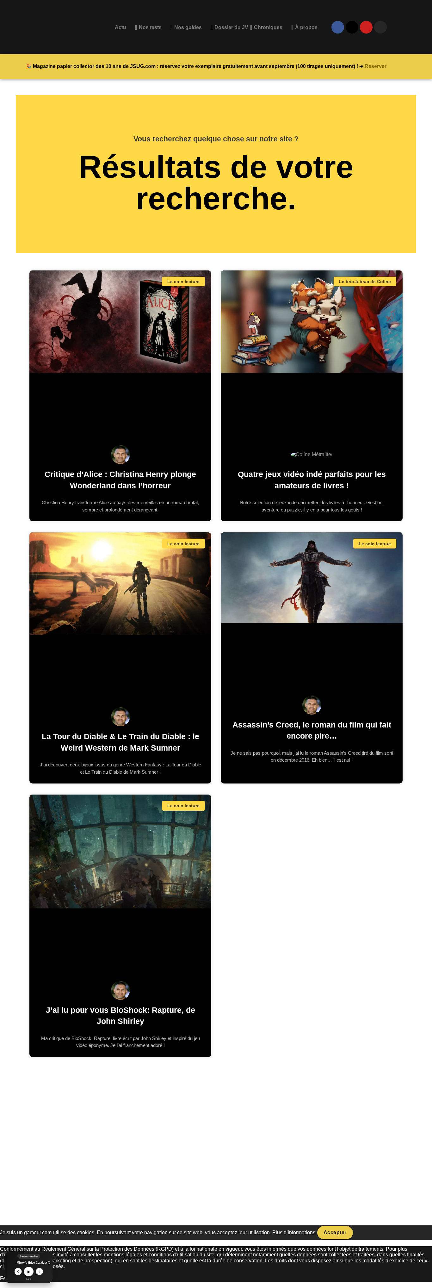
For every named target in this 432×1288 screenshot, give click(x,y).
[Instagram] (380, 27)
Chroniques (268, 27)
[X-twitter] (352, 27)
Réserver (375, 66)
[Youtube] (366, 27)
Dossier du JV (231, 27)
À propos (306, 27)
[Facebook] (337, 27)
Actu (120, 27)
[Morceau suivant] (39, 1271)
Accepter (335, 1232)
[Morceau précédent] (18, 1271)
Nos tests (150, 27)
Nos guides (188, 27)
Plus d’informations (293, 1232)
